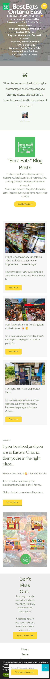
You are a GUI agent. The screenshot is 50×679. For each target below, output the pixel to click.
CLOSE (45, 668)
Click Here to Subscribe (24, 672)
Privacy (25, 649)
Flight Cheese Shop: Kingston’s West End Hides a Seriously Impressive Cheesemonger (23, 260)
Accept (7, 674)
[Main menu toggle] (44, 6)
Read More (13, 287)
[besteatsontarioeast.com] (6, 6)
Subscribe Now (23, 635)
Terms (25, 654)
